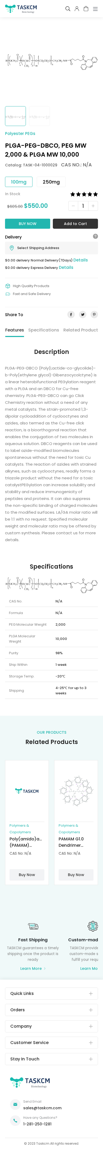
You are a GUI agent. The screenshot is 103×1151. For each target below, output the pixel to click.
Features (14, 330)
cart (85, 8)
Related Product (80, 330)
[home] (21, 10)
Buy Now (27, 223)
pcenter (76, 8)
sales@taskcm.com (42, 1108)
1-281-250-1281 (37, 1124)
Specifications (43, 330)
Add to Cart (75, 223)
